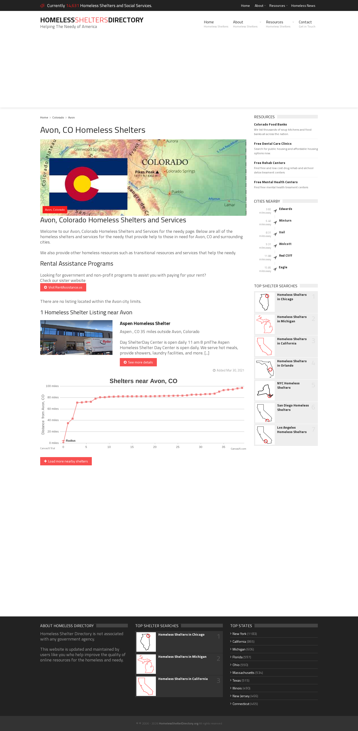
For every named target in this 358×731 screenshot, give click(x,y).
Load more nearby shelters (67, 461)
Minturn (285, 220)
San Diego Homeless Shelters (293, 407)
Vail (282, 232)
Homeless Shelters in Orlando (292, 363)
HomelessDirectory (91, 19)
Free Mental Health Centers (276, 182)
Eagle (283, 267)
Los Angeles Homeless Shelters (292, 429)
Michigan (239, 649)
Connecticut (241, 703)
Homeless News (303, 5)
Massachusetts (243, 672)
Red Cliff (285, 255)
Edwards (285, 209)
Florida (238, 656)
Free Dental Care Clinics (273, 143)
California (239, 641)
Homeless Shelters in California (292, 341)
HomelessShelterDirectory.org (178, 723)
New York (239, 633)
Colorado (58, 117)
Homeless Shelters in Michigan (292, 319)
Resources (277, 5)
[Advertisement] (179, 73)
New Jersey (241, 695)
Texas (237, 680)
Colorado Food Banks (270, 124)
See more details (140, 362)
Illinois (237, 688)
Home (245, 5)
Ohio (236, 664)
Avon (71, 117)
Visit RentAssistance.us (64, 287)
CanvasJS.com (238, 449)
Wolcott (285, 244)
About (259, 5)
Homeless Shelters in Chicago (292, 296)
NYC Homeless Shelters (288, 385)
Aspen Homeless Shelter (145, 323)
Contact (307, 24)
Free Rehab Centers (269, 163)
